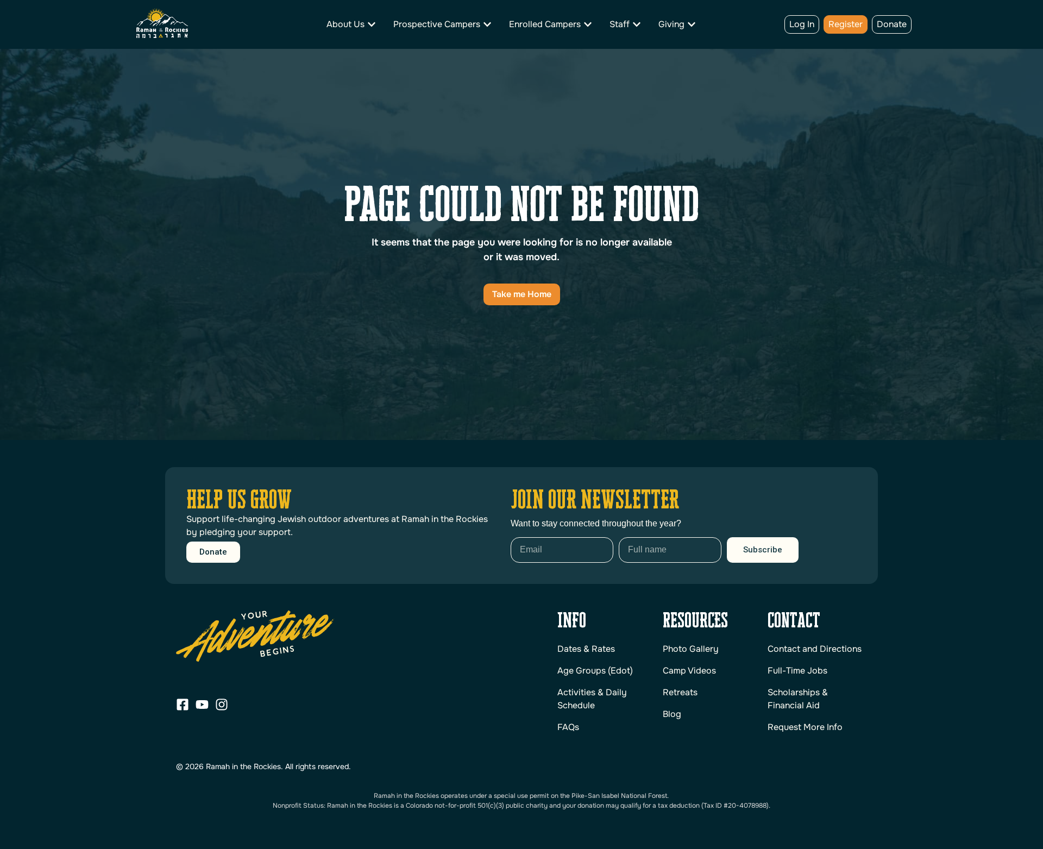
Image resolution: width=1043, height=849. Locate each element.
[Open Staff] (636, 24)
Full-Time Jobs (797, 670)
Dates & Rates (586, 649)
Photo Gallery (691, 649)
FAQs (568, 727)
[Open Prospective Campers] (487, 24)
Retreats (680, 692)
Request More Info (805, 727)
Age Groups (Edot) (595, 670)
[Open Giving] (691, 24)
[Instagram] (221, 704)
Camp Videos (689, 670)
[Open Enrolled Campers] (587, 24)
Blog (672, 714)
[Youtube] (202, 704)
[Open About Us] (371, 24)
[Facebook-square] (182, 704)
